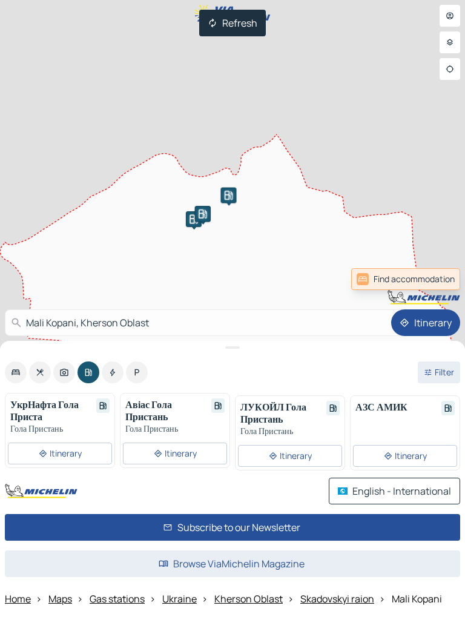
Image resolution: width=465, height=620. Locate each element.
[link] (405, 279)
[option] (16, 372)
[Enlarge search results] (232, 347)
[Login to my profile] (450, 16)
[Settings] (450, 42)
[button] (194, 219)
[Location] (450, 69)
